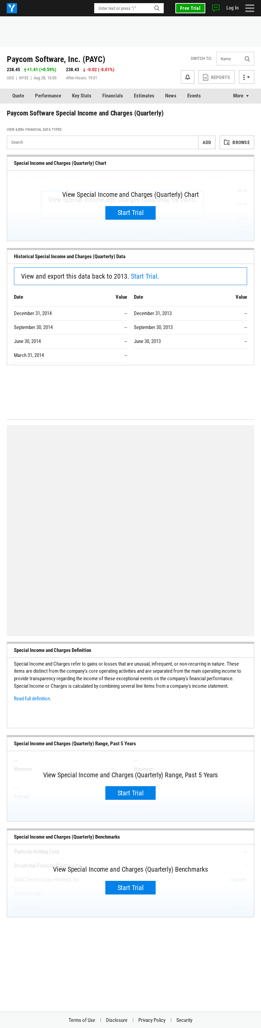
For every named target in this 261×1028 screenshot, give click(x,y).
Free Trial (190, 8)
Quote (18, 96)
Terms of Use (82, 1020)
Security (184, 1020)
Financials (112, 96)
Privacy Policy (152, 1020)
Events (194, 96)
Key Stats (81, 96)
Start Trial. (145, 276)
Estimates (144, 96)
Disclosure (116, 1020)
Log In (232, 8)
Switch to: (201, 58)
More (238, 96)
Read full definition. (32, 699)
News (170, 96)
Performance (48, 96)
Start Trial (131, 212)
